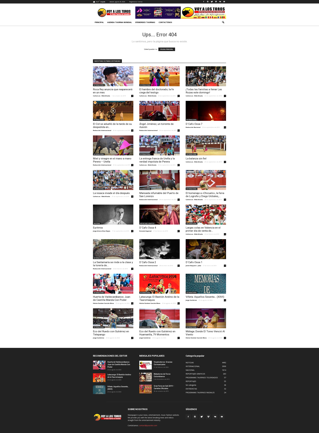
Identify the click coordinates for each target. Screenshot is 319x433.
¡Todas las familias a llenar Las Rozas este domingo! (204, 91)
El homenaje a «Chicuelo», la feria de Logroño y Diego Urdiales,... (205, 195)
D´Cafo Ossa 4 (147, 227)
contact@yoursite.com (148, 425)
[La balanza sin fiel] (206, 145)
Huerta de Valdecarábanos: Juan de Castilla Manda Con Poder (111, 298)
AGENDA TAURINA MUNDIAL (119, 22)
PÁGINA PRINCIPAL (166, 49)
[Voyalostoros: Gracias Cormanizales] (145, 365)
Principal (99, 22)
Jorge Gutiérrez (191, 300)
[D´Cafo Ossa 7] (206, 111)
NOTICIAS (143, 258)
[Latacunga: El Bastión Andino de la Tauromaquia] (159, 284)
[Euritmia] (113, 215)
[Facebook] (203, 1)
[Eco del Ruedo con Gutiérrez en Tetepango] (113, 318)
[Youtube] (224, 1)
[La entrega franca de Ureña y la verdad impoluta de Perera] (159, 145)
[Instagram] (208, 1)
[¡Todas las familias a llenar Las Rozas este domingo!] (206, 76)
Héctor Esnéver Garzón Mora (103, 303)
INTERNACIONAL (99, 85)
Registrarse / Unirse (135, 2)
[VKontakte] (220, 1)
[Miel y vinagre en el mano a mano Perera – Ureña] (113, 145)
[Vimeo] (216, 1)
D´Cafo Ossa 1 (194, 262)
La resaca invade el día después (111, 193)
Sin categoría (191, 385)
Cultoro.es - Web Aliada (101, 96)
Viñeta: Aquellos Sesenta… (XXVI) (205, 296)
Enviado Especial (145, 231)
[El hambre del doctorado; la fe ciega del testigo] (159, 76)
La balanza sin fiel (196, 158)
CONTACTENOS (165, 22)
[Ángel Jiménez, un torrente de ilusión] (159, 111)
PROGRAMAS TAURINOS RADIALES (200, 392)
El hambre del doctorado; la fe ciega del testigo (156, 91)
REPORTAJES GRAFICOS (147, 223)
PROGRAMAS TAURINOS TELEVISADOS (202, 377)
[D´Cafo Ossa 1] (206, 249)
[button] (223, 22)
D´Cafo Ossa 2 (147, 262)
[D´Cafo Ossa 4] (159, 215)
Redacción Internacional (102, 130)
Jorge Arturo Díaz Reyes (101, 231)
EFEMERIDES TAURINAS (145, 22)
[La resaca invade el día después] (113, 180)
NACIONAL (97, 223)
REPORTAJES (191, 381)
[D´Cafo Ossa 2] (159, 249)
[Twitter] (212, 1)
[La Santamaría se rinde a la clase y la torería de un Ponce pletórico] (113, 249)
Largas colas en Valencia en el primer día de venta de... (203, 229)
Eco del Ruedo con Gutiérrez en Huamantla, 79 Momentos (157, 333)
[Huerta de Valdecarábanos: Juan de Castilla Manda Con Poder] (113, 284)
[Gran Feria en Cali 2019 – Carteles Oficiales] (145, 389)
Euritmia (98, 227)
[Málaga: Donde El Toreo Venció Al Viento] (206, 318)
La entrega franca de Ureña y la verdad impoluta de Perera (157, 160)
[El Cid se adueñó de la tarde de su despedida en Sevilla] (113, 111)
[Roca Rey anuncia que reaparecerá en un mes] (113, 76)
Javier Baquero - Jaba (193, 265)
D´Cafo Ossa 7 (194, 123)
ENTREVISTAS (191, 389)
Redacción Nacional (193, 127)
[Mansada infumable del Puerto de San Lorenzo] (159, 180)
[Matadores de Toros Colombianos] (145, 377)
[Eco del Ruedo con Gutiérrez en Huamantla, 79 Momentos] (159, 318)
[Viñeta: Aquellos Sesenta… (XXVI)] (206, 284)
